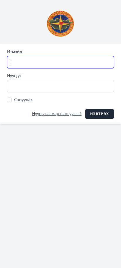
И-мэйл (14, 51)
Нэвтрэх (99, 114)
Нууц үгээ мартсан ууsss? (57, 113)
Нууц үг (14, 75)
